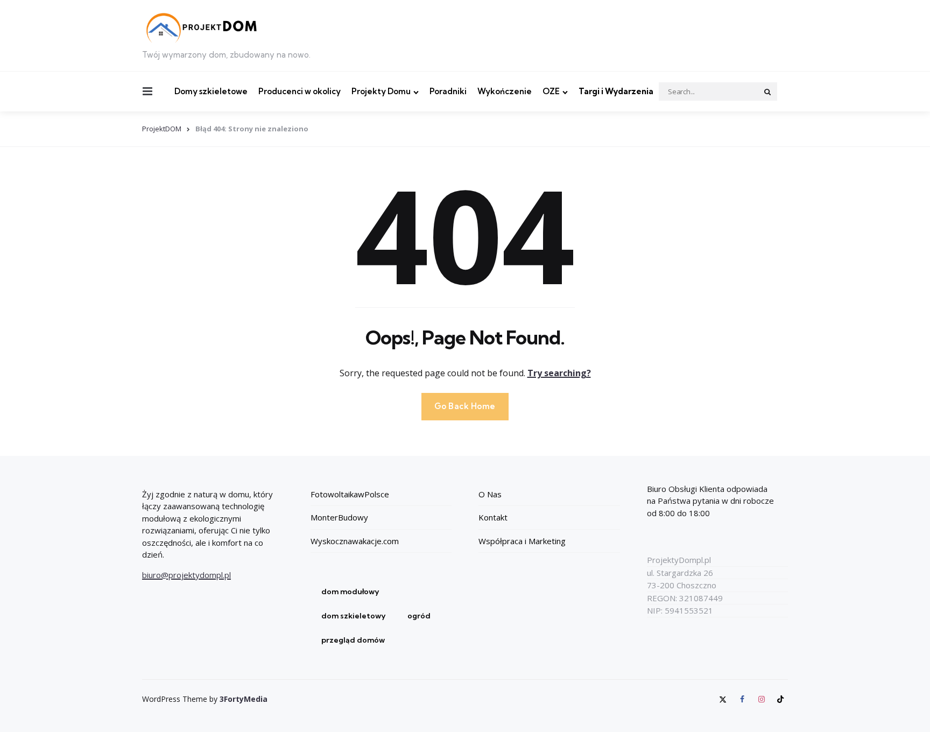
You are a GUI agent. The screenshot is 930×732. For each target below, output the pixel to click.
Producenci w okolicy (299, 91)
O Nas (490, 494)
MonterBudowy (339, 517)
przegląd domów (353, 640)
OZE (551, 91)
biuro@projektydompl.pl (186, 574)
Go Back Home (465, 406)
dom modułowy (350, 591)
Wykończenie (504, 91)
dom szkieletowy (353, 616)
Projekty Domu (381, 91)
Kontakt (493, 517)
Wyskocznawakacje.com (355, 541)
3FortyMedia (243, 699)
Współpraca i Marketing (522, 541)
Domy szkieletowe (211, 91)
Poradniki (448, 91)
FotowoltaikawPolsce (350, 494)
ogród (419, 616)
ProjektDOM (161, 128)
